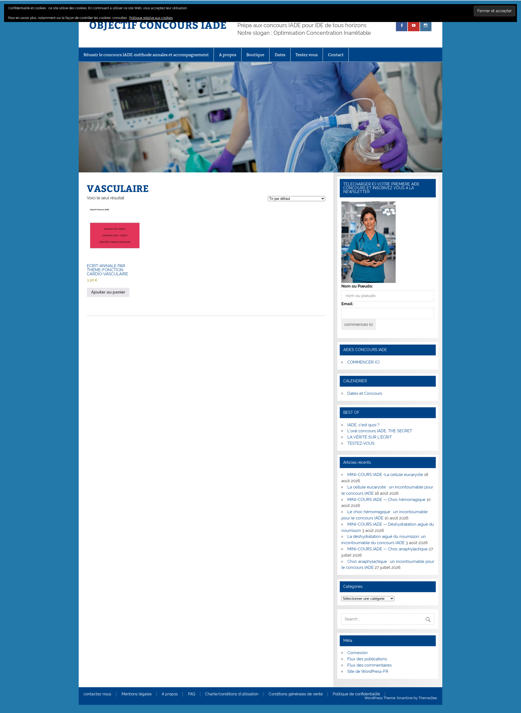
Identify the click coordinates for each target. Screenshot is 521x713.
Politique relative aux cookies (151, 18)
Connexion (357, 652)
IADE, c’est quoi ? (363, 424)
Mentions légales (137, 694)
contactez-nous (97, 694)
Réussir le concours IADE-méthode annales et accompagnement (146, 54)
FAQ (191, 694)
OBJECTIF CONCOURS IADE (158, 24)
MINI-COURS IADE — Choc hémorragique (386, 499)
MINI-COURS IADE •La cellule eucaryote (385, 474)
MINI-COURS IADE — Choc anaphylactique (387, 549)
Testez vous (307, 54)
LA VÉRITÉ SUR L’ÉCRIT (369, 437)
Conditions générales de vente (296, 694)
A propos (227, 54)
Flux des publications (367, 659)
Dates (280, 54)
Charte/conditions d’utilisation (231, 694)
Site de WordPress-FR (367, 671)
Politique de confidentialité (356, 694)
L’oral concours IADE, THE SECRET (379, 430)
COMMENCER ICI (363, 362)
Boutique (255, 54)
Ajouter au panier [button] (108, 292)
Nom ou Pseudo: (357, 286)
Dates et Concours (364, 393)
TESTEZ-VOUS (360, 443)
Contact (336, 54)
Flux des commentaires (369, 665)
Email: (347, 303)
